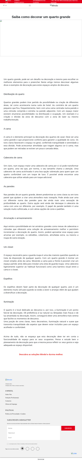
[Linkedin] (37, 448)
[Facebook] (32, 448)
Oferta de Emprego (11, 404)
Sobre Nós (8, 394)
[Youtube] (27, 448)
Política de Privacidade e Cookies (15, 414)
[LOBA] (74, 453)
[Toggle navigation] (30, 5)
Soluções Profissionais (12, 398)
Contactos (8, 401)
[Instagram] (22, 448)
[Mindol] (54, 5)
